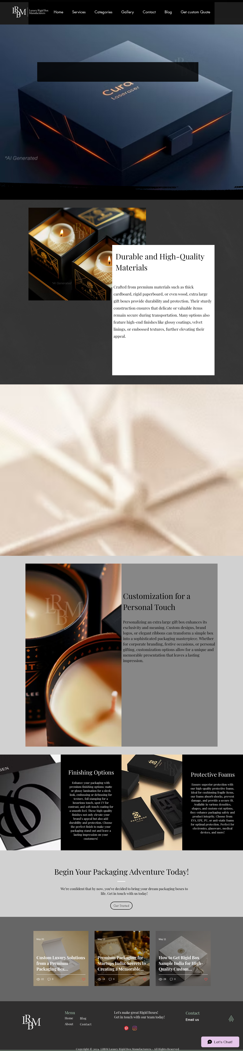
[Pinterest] (126, 1028)
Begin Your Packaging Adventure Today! (121, 871)
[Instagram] (135, 1028)
